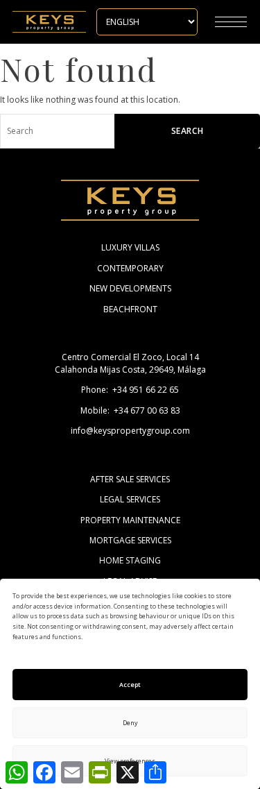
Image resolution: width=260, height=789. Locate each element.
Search (187, 131)
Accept (130, 684)
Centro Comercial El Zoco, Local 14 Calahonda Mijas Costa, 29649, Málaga (130, 363)
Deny (130, 722)
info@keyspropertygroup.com (130, 430)
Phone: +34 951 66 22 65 (130, 390)
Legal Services (130, 499)
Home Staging (130, 560)
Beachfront (130, 309)
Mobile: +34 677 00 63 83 (130, 410)
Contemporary (130, 268)
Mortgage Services (130, 540)
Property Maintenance (130, 520)
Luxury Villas (130, 247)
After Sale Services (130, 479)
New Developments (130, 288)
